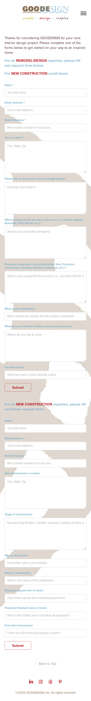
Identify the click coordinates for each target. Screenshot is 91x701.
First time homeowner (19, 625)
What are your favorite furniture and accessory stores (39, 326)
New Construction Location (22, 473)
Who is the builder (16, 555)
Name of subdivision (18, 572)
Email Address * (15, 102)
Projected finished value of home (26, 607)
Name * (9, 85)
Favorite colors (14, 367)
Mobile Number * (15, 120)
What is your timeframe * (20, 308)
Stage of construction (19, 514)
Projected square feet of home (24, 590)
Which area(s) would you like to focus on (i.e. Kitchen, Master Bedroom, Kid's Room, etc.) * (44, 221)
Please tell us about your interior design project (35, 178)
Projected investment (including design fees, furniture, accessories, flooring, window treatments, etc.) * (39, 266)
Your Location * (14, 137)
